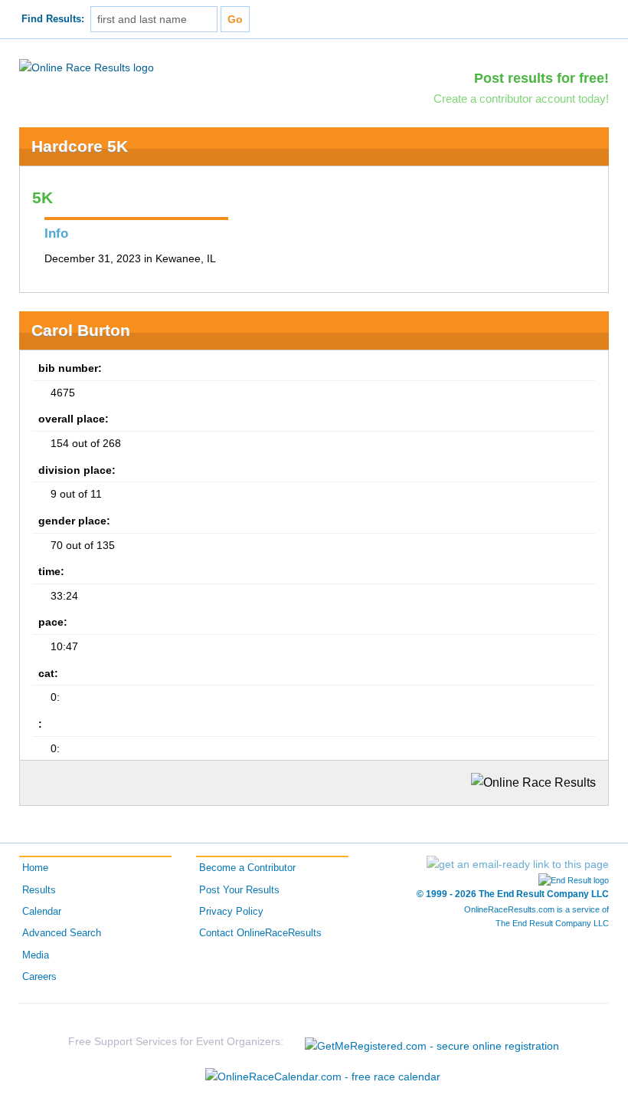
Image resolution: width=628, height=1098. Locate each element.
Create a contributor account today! (521, 98)
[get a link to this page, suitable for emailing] (518, 864)
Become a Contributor (247, 868)
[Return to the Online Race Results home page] (86, 67)
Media (35, 955)
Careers (39, 976)
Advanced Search (61, 933)
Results (39, 890)
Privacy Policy (231, 911)
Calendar (41, 911)
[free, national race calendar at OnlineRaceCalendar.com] (322, 1076)
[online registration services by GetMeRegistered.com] (432, 1041)
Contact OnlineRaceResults (260, 933)
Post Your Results (239, 890)
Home (35, 868)
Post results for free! (541, 78)
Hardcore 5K (79, 146)
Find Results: (52, 19)
